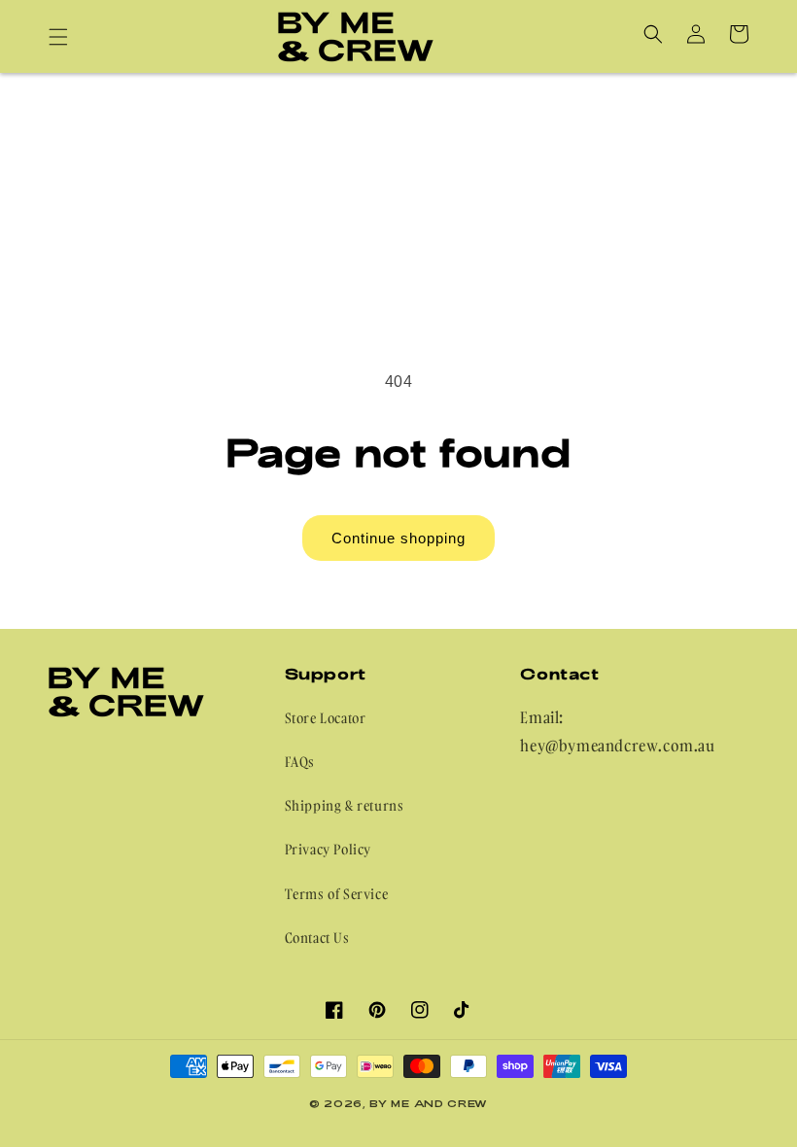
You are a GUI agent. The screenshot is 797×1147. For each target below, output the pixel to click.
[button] (58, 37)
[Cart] (738, 34)
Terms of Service (337, 894)
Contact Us (317, 937)
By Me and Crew (428, 1103)
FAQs (300, 761)
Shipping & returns (344, 805)
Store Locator (325, 718)
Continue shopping (398, 538)
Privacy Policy (328, 849)
